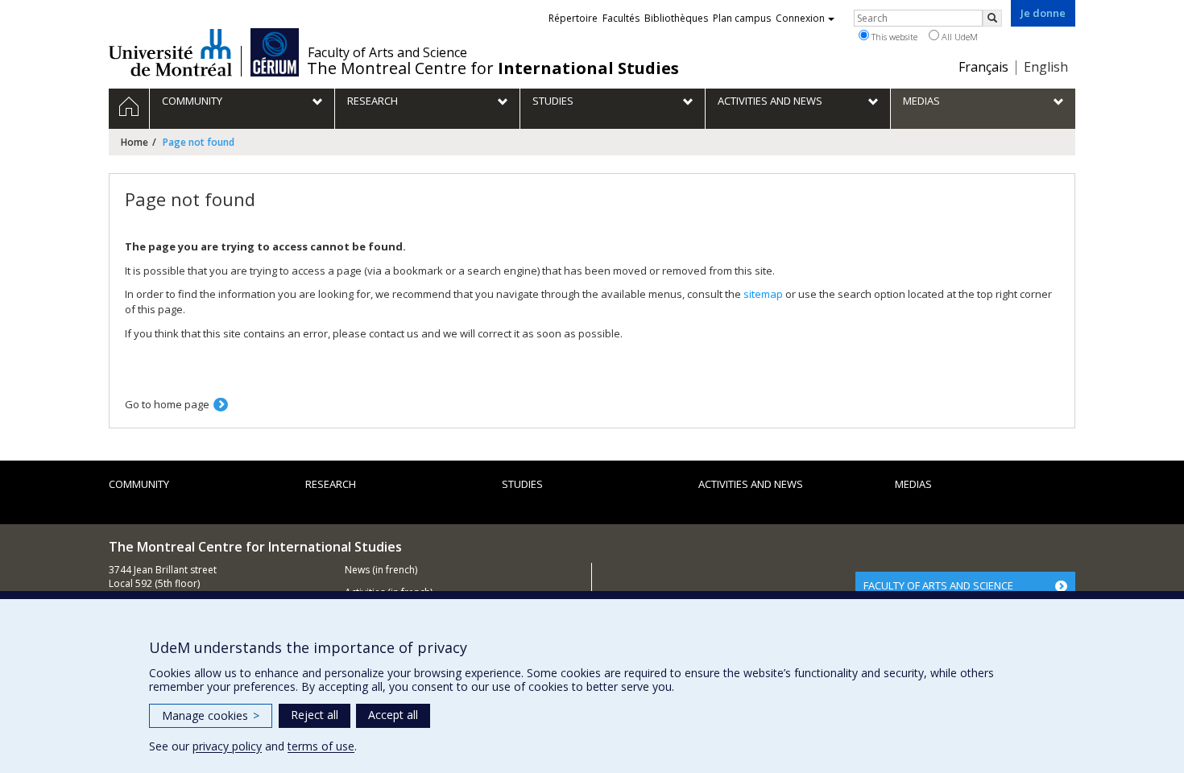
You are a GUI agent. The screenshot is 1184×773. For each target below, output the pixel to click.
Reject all (314, 714)
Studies (522, 484)
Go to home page (167, 404)
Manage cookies (210, 715)
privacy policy (227, 746)
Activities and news (750, 484)
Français (983, 67)
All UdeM (958, 37)
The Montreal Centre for (493, 68)
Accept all (393, 714)
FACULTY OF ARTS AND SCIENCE (938, 585)
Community (139, 484)
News (357, 570)
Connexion (800, 18)
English (1046, 67)
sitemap (763, 294)
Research (330, 484)
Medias (913, 484)
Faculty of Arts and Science (387, 52)
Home (134, 142)
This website (893, 37)
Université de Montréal (170, 52)
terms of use (321, 746)
